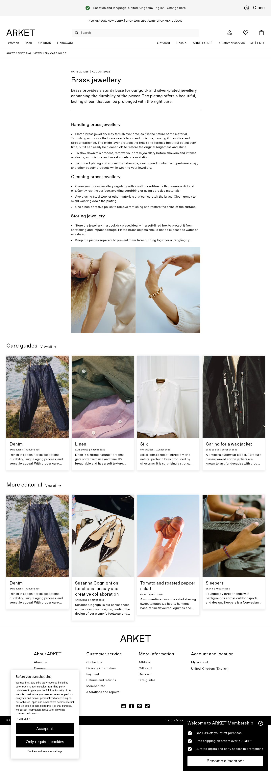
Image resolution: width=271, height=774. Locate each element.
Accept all (44, 728)
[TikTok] (147, 706)
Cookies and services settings (45, 751)
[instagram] (123, 706)
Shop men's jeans (170, 20)
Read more (25, 719)
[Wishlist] (245, 33)
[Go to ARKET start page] (20, 32)
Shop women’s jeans (141, 20)
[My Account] (230, 33)
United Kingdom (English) (210, 668)
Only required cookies (45, 742)
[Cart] (261, 33)
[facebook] (131, 706)
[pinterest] (139, 706)
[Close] (260, 723)
